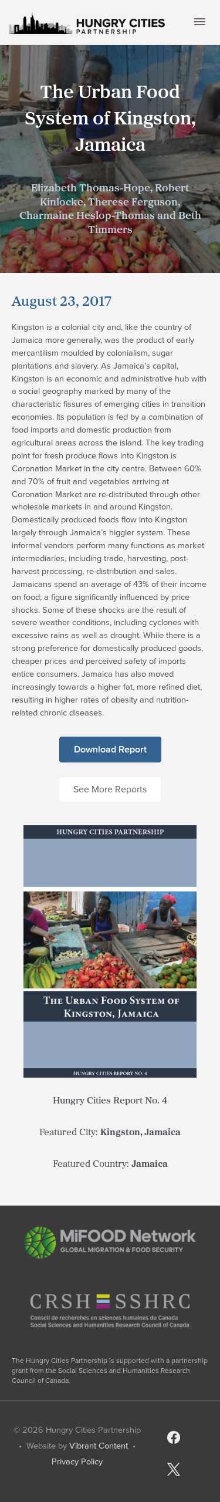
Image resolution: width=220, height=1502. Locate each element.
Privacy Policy (77, 1461)
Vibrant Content (98, 1445)
